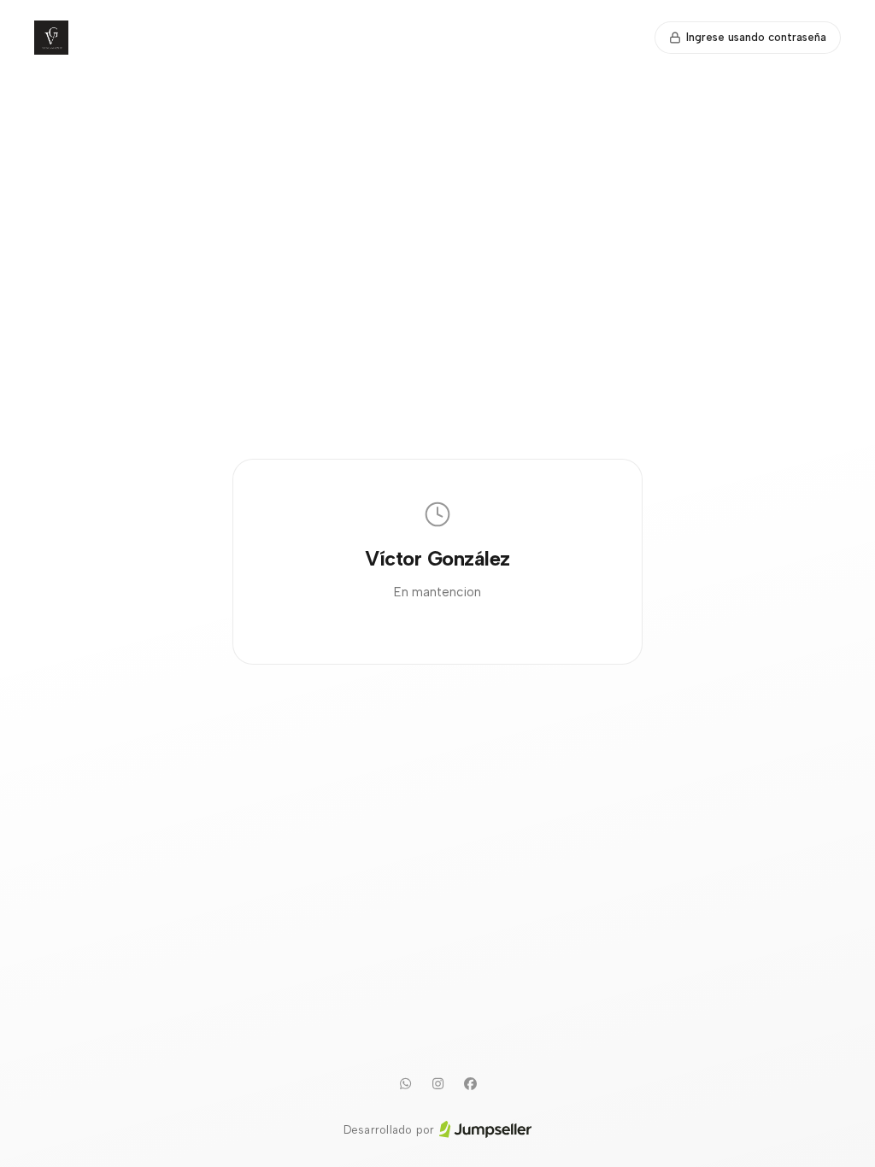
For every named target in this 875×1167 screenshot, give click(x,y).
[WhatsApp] (405, 1084)
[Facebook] (470, 1084)
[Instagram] (437, 1084)
